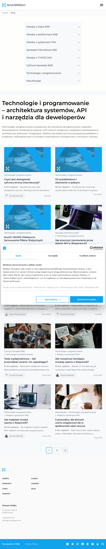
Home (5, 13)
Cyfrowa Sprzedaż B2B (39, 65)
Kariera (35, 483)
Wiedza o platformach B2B (42, 34)
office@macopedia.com (11, 520)
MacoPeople (33, 80)
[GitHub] (102, 544)
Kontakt (6, 494)
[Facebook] (67, 544)
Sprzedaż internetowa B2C (41, 50)
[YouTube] (97, 544)
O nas (4, 489)
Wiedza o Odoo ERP (38, 26)
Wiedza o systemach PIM (41, 42)
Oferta (5, 478)
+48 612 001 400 (8, 518)
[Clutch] (87, 544)
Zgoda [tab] (18, 255)
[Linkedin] (82, 544)
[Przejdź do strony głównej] (14, 5)
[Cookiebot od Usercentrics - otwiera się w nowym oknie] (91, 248)
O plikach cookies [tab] (88, 255)
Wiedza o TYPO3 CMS (39, 57)
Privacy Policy (31, 544)
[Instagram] (77, 544)
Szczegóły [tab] (53, 255)
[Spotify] (92, 544)
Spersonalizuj (51, 299)
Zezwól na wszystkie (86, 299)
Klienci (34, 478)
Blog (33, 489)
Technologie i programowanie (43, 73)
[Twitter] (72, 544)
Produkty (7, 483)
